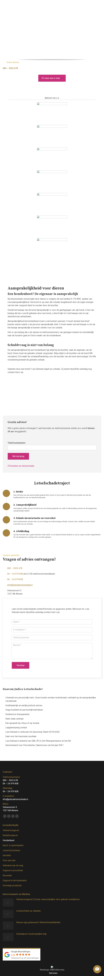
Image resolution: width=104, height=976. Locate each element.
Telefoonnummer (17, 443)
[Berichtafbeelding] (8, 902)
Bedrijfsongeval (10, 835)
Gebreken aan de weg (13, 865)
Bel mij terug (18, 456)
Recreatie (7, 875)
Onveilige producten (12, 885)
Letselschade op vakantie (28, 911)
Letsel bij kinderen (11, 850)
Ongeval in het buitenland (14, 880)
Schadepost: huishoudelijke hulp (31, 934)
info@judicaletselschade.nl (19, 585)
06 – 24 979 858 (15, 574)
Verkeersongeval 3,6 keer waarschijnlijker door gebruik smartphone (48, 899)
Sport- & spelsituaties (13, 845)
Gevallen (7, 855)
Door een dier (9, 860)
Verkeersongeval (11, 830)
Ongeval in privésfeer (13, 870)
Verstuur (21, 665)
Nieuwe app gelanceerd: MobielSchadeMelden (38, 922)
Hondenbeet (8, 840)
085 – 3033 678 (10, 68)
